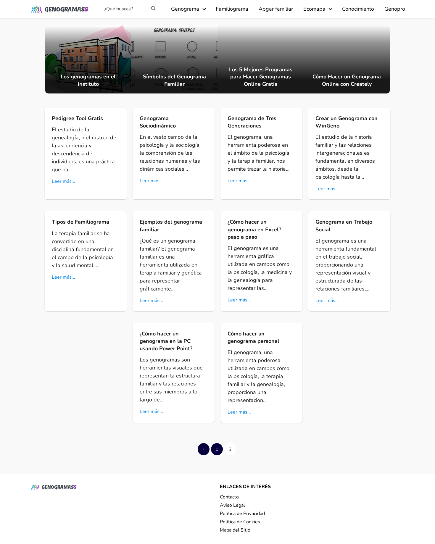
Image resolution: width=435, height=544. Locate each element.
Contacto (229, 497)
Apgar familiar (276, 8)
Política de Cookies (240, 522)
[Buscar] (153, 8)
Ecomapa (314, 8)
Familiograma (232, 8)
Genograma (185, 8)
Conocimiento (358, 8)
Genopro (394, 8)
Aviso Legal (232, 505)
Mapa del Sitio (235, 530)
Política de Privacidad (242, 513)
